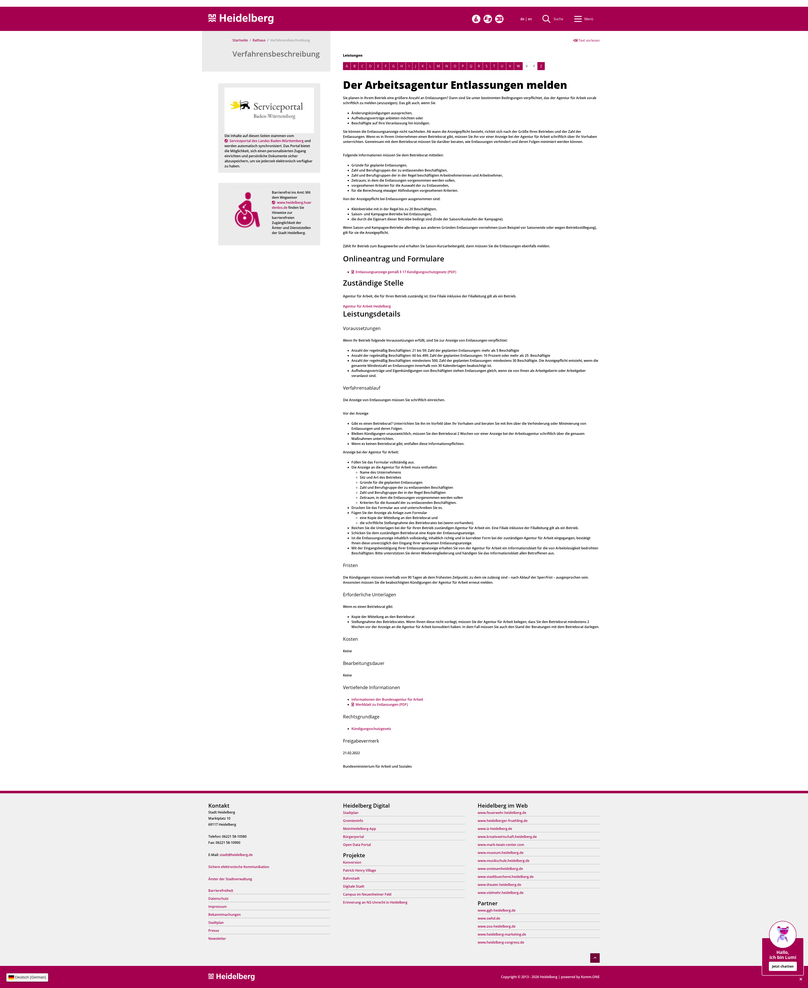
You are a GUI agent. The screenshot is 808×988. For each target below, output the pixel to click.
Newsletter (217, 938)
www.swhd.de (489, 918)
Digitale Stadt (353, 886)
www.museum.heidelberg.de (501, 852)
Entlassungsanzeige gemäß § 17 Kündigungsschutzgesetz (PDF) (406, 272)
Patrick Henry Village (359, 870)
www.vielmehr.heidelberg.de (501, 892)
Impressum (217, 906)
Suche (558, 19)
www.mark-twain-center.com (501, 844)
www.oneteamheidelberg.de (500, 868)
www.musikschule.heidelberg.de (503, 860)
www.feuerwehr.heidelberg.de (502, 812)
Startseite (240, 40)
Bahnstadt (351, 878)
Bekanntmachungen (224, 914)
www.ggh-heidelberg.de (497, 910)
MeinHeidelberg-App (359, 828)
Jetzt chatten (783, 966)
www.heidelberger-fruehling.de (503, 820)
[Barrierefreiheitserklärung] (476, 19)
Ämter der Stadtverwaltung (230, 879)
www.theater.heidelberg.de (499, 884)
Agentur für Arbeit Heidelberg (367, 306)
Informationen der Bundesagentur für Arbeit (387, 699)
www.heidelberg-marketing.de (502, 934)
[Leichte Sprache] (499, 19)
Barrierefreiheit (220, 890)
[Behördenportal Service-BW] (269, 110)
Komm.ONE (590, 977)
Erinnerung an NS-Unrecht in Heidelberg (375, 902)
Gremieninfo (353, 820)
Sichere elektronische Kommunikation (238, 866)
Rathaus (259, 40)
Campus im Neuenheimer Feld (367, 894)
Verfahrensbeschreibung (276, 53)
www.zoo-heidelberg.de (497, 926)
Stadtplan (216, 922)
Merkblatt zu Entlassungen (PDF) (382, 704)
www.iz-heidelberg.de (495, 828)
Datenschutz (218, 898)
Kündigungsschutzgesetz (371, 728)
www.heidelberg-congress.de (501, 942)
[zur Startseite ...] (231, 976)
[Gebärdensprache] (488, 19)
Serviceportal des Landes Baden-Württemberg (267, 140)
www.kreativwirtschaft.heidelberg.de (507, 836)
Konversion (352, 862)
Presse (213, 930)
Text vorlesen (589, 40)
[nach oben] (595, 958)
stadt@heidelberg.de (236, 854)
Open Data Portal (357, 844)
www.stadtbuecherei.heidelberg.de (506, 876)
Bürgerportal (353, 836)
